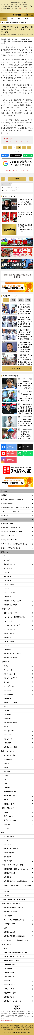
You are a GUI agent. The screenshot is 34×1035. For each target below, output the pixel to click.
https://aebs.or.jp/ (6, 1020)
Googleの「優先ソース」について (16, 170)
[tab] (3, 19)
